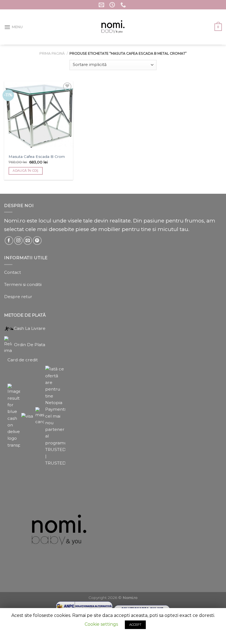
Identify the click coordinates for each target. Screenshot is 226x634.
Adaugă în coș (25, 171)
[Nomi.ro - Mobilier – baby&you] (113, 27)
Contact (12, 272)
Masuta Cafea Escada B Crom (37, 156)
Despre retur (18, 296)
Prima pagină (52, 53)
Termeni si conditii (23, 284)
